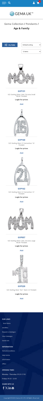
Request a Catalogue (9, 332)
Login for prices (21, 99)
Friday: (4, 379)
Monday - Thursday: (9, 374)
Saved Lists (5, 341)
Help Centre (6, 355)
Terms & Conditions (8, 351)
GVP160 (21, 140)
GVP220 (21, 286)
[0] (38, 3)
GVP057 (21, 237)
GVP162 (21, 188)
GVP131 (21, 91)
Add (21, 104)
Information (6, 359)
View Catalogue (7, 336)
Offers (4, 364)
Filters (11, 45)
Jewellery (5, 328)
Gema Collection (13, 23)
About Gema (6, 323)
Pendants (31, 23)
